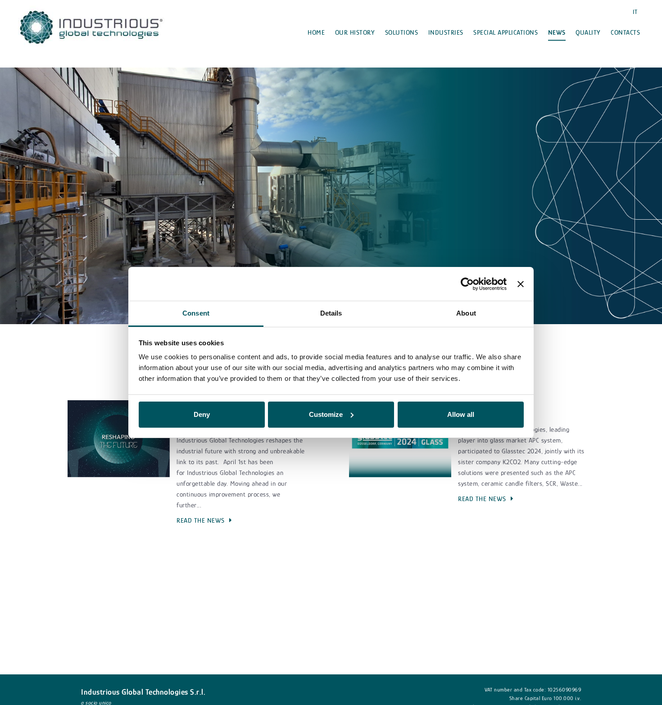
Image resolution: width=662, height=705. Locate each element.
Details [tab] (331, 313)
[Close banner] (520, 284)
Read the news (201, 520)
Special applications (505, 32)
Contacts (625, 32)
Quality (588, 32)
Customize (326, 414)
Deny (202, 414)
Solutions (401, 32)
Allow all (460, 414)
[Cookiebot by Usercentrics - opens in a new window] (467, 284)
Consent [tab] (195, 313)
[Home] (91, 26)
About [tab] (466, 313)
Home (316, 32)
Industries (445, 32)
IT (635, 11)
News (557, 32)
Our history (355, 32)
